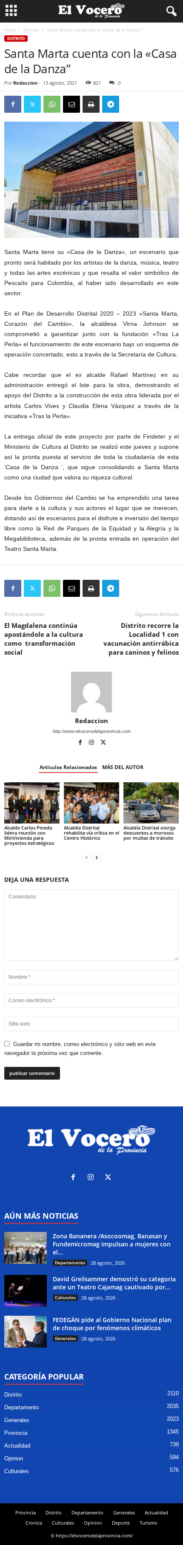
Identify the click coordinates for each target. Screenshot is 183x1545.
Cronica (34, 1522)
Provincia (15, 1433)
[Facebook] (12, 104)
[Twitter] (32, 104)
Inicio (9, 30)
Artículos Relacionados (68, 767)
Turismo (148, 1522)
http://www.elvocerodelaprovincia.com (92, 731)
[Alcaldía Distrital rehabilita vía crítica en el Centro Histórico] (91, 803)
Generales (65, 1338)
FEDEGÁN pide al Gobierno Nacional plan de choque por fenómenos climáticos (112, 1324)
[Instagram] (92, 743)
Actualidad (17, 1445)
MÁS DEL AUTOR (122, 767)
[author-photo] (91, 692)
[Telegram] (110, 104)
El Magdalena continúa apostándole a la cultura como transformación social (43, 638)
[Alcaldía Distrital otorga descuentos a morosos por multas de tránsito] (151, 803)
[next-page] (96, 857)
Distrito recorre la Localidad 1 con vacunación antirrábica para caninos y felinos (141, 638)
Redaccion (25, 83)
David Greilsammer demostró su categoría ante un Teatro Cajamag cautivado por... (114, 1283)
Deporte (121, 1522)
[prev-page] (86, 857)
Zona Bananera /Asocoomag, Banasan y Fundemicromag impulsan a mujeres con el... (112, 1244)
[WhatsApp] (51, 104)
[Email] (71, 104)
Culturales (65, 1297)
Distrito (31, 30)
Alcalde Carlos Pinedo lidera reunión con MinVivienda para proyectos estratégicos (29, 835)
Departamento (70, 1263)
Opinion (13, 1458)
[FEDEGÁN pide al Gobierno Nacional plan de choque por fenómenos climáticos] (25, 1332)
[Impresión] (91, 104)
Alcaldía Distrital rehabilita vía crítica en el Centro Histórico (91, 832)
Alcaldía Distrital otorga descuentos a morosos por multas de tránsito (149, 832)
